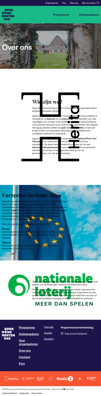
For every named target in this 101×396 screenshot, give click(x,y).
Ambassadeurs (89, 14)
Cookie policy (24, 393)
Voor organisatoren (28, 342)
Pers (64, 3)
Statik (71, 389)
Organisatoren (51, 3)
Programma (61, 14)
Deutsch (49, 338)
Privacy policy (37, 393)
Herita (55, 111)
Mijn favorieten (89, 3)
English (48, 332)
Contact (24, 357)
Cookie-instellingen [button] (9, 393)
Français (48, 326)
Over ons (74, 3)
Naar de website (10, 223)
